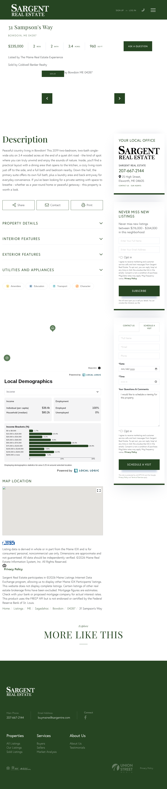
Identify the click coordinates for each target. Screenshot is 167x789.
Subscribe (139, 291)
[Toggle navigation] (153, 10)
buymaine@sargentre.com (54, 717)
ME (29, 608)
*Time (122, 376)
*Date (122, 363)
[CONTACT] (138, 46)
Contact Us (124, 186)
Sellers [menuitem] (41, 747)
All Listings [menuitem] (13, 743)
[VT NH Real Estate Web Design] (122, 768)
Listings (18, 608)
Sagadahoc (42, 608)
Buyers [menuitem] (41, 743)
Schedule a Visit (149, 327)
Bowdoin (58, 608)
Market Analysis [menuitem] (47, 752)
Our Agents (136, 186)
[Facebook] (85, 717)
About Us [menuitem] (76, 743)
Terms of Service (137, 477)
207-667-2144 (131, 170)
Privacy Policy (13, 569)
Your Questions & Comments (134, 389)
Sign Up (120, 11)
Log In (132, 11)
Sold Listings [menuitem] (14, 752)
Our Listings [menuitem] (14, 747)
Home (6, 608)
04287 (71, 608)
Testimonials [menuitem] (77, 747)
